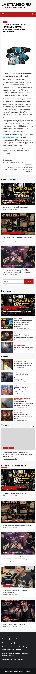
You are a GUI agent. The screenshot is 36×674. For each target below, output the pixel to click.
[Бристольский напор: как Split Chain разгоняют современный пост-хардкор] (18, 257)
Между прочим (7, 202)
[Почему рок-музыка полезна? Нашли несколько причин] (7, 415)
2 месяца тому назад (9, 209)
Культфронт (23, 200)
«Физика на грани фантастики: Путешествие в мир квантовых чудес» (23, 403)
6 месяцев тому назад (9, 459)
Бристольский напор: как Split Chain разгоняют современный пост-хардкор (17, 648)
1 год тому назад (20, 367)
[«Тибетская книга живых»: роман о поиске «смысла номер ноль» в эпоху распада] (7, 323)
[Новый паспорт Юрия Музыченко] (18, 611)
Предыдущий (15, 161)
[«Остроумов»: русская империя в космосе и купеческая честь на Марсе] (7, 336)
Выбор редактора (7, 200)
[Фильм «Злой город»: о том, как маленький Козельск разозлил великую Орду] (7, 377)
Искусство (17, 361)
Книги (15, 318)
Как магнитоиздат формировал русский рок (17, 525)
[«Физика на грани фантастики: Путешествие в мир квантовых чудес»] (7, 403)
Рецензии (5, 448)
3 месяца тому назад (9, 594)
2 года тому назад (20, 407)
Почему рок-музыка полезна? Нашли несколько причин (23, 416)
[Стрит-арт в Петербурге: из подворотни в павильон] (7, 364)
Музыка (5, 22)
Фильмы (29, 372)
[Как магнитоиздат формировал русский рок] (18, 224)
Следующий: (19, 168)
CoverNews (18, 671)
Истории (16, 200)
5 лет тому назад (8, 35)
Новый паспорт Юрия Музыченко (14, 624)
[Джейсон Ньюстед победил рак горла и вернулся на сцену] (18, 577)
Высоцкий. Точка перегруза (23, 347)
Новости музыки (12, 265)
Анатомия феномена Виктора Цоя (15, 207)
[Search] (33, 14)
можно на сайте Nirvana (11, 137)
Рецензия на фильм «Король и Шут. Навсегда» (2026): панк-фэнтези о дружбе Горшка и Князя (18, 454)
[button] (3, 14)
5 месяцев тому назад (21, 328)
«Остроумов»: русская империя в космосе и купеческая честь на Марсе (23, 335)
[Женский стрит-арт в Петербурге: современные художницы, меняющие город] (7, 390)
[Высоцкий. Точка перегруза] (7, 347)
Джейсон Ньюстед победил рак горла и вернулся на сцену (15, 654)
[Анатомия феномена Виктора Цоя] (18, 194)
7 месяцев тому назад (21, 349)
